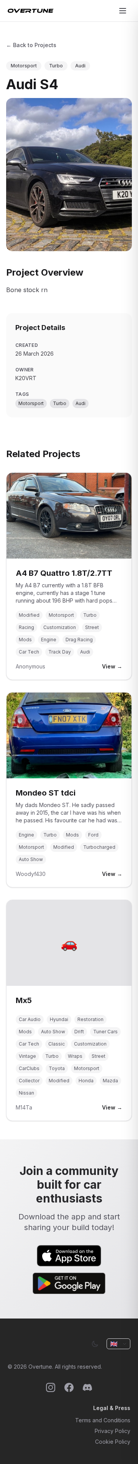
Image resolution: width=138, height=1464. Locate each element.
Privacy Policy (112, 1431)
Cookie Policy (112, 1441)
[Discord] (87, 1387)
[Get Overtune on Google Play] (69, 1283)
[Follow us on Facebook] (69, 1387)
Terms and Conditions (102, 1420)
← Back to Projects (31, 45)
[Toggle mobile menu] (122, 10)
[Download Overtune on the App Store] (69, 1255)
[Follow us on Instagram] (50, 1387)
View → (112, 666)
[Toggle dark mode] (95, 1344)
